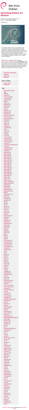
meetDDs (6, 271)
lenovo (6, 263)
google (6, 226)
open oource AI (8, 286)
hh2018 (6, 231)
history (6, 232)
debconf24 (7, 171)
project (6, 319)
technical (6, 371)
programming (7, 316)
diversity (6, 198)
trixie (5, 382)
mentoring (6, 272)
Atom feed (6, 75)
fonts (5, 209)
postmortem (7, 313)
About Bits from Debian (10, 72)
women (6, 397)
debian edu (7, 180)
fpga (5, 214)
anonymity (6, 99)
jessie (5, 255)
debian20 (6, 184)
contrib (6, 146)
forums (6, 211)
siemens (6, 342)
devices (6, 197)
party (5, 305)
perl (5, 309)
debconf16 (7, 158)
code (5, 135)
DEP (5, 192)
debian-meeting (8, 181)
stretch (17, 18)
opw (5, 291)
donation (6, 200)
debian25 (6, 186)
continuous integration (10, 144)
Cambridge (7, 127)
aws (5, 109)
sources (6, 346)
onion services (8, 285)
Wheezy (6, 393)
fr (7, 22)
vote (5, 390)
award (5, 107)
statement (6, 359)
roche (5, 331)
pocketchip (7, 311)
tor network (7, 380)
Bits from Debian (7, 407)
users (5, 385)
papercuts (6, 300)
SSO (5, 357)
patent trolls (7, 306)
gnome (6, 225)
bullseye (6, 120)
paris (5, 302)
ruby (5, 334)
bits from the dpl (8, 115)
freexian (6, 217)
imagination (7, 242)
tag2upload (7, 365)
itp (4, 252)
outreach (6, 294)
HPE (5, 235)
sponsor (6, 351)
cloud (5, 133)
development (7, 194)
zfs (4, 404)
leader (5, 262)
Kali (5, 257)
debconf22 (7, 167)
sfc (4, 340)
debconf (6, 152)
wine (5, 396)
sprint (5, 354)
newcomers (7, 282)
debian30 (6, 187)
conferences (7, 140)
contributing (7, 147)
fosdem (6, 212)
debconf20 (7, 164)
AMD (5, 93)
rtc (4, 333)
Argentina (6, 104)
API (5, 101)
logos (5, 268)
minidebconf (7, 274)
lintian (5, 265)
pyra (5, 325)
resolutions (7, 330)
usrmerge (6, 387)
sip (4, 343)
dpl (5, 203)
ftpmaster (6, 220)
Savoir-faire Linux (8, 337)
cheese (6, 130)
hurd (5, 237)
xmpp (5, 399)
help (5, 229)
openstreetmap (8, 289)
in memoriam (7, 243)
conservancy (7, 141)
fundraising (7, 223)
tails (5, 367)
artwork (6, 106)
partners (6, 303)
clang (5, 132)
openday (6, 288)
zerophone (7, 402)
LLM (5, 266)
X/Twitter (6, 401)
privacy (6, 314)
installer (6, 248)
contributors (7, 149)
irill (4, 251)
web (5, 391)
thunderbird (7, 374)
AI (4, 92)
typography (7, 384)
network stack (7, 280)
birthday (6, 113)
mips (5, 275)
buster (5, 123)
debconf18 (7, 161)
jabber (5, 254)
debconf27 (7, 175)
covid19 (6, 150)
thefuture (6, 373)
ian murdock (7, 240)
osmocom (6, 292)
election (6, 206)
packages (6, 297)
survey (5, 363)
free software (7, 215)
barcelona (6, 112)
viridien (6, 388)
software (6, 345)
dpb (5, 201)
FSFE (5, 218)
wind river (6, 394)
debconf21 (7, 166)
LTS (5, 269)
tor (4, 379)
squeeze (6, 356)
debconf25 (7, 172)
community (7, 138)
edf (5, 204)
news (5, 283)
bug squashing (8, 118)
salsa (5, 336)
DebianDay (7, 189)
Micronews (7, 84)
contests (6, 143)
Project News (7, 83)
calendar (6, 126)
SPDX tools (7, 350)
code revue (7, 137)
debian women (8, 183)
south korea (7, 348)
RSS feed (6, 77)
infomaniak (7, 245)
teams (5, 370)
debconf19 (7, 163)
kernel (5, 258)
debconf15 (7, 157)
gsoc (5, 228)
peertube (6, 308)
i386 (5, 238)
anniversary (7, 96)
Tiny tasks (6, 376)
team (5, 368)
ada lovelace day (8, 90)
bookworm (6, 116)
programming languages (10, 317)
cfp (5, 129)
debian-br (6, 178)
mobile (5, 279)
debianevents (7, 191)
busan (5, 121)
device (5, 195)
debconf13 (7, 154)
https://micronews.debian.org (8, 61)
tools (5, 377)
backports (6, 110)
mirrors (6, 277)
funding (6, 221)
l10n (5, 260)
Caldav (6, 124)
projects (6, 320)
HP (4, 234)
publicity (6, 323)
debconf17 (7, 160)
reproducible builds (9, 328)
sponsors (6, 353)
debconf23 (7, 169)
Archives (6, 74)
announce (6, 98)
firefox (5, 208)
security (6, 339)
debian (6, 177)
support (6, 362)
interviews (6, 249)
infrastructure (7, 246)
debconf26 (7, 174)
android (6, 95)
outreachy (6, 296)
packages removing (9, 299)
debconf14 (7, 155)
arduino (6, 103)
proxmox (6, 322)
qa (4, 326)
